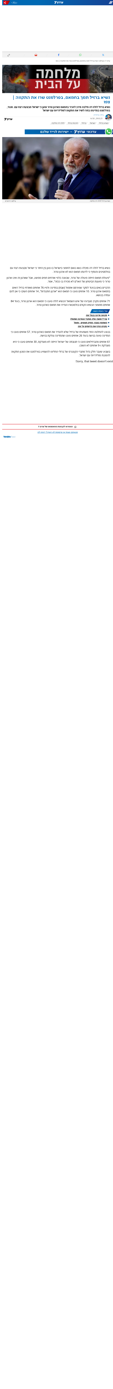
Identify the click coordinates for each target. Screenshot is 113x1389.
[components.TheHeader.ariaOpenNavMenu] (95, 2)
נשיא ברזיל (101, 123)
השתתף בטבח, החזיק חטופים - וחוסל (88, 322)
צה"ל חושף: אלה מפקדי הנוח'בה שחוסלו (86, 319)
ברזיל (81, 123)
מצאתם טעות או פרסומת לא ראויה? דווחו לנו (55, 432)
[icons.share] (4, 3)
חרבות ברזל (71, 123)
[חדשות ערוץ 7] (56, 2)
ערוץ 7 (105, 61)
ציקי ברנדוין (96, 115)
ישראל (90, 123)
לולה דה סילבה (55, 123)
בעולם (99, 61)
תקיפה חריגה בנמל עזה (94, 315)
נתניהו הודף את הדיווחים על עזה (90, 326)
